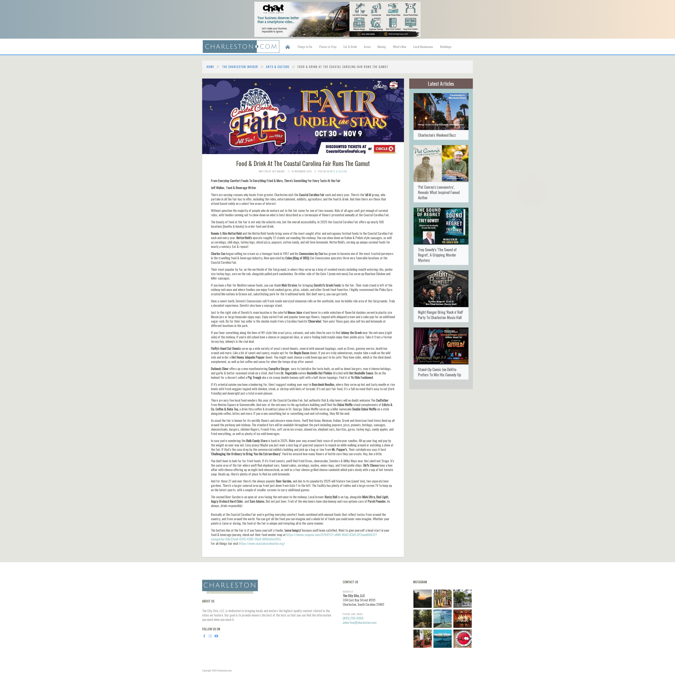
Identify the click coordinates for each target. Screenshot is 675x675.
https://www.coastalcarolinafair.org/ (262, 543)
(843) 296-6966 (353, 618)
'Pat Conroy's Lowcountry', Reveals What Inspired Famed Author (439, 192)
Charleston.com (224, 670)
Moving (382, 46)
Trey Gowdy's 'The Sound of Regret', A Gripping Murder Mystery (437, 254)
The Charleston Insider (240, 67)
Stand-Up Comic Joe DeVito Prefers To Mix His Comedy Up (439, 371)
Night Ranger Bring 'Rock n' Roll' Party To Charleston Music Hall (440, 314)
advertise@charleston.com (360, 622)
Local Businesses (423, 46)
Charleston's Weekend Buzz (437, 135)
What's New (399, 46)
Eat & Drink (350, 46)
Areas (367, 46)
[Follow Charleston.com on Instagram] (442, 618)
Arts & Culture (278, 67)
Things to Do (304, 46)
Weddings (445, 46)
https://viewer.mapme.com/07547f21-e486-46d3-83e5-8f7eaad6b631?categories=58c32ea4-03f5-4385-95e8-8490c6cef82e (294, 536)
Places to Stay (327, 46)
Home (210, 67)
